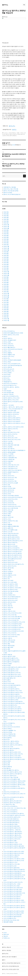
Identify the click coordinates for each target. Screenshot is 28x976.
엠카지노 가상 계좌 (7, 441)
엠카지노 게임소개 (6, 947)
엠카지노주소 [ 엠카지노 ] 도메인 (11, 743)
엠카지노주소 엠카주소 (8, 750)
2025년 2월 (5, 242)
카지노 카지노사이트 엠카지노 (10, 811)
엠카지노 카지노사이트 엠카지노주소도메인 (13, 631)
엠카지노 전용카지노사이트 (9, 575)
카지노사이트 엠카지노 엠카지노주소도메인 (13, 853)
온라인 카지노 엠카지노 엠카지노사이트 (12, 772)
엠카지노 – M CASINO (8, 405)
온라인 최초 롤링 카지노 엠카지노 (11, 770)
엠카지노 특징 (6, 643)
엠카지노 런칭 (6, 484)
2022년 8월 (5, 279)
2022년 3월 (5, 288)
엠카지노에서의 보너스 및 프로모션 (11, 726)
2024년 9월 (5, 251)
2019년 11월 (6, 320)
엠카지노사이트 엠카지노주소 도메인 (12, 707)
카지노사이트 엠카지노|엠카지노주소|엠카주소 (14, 869)
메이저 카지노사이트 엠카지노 (10, 383)
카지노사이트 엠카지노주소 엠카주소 (12, 896)
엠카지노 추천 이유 (7, 605)
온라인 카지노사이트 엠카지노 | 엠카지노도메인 (14, 781)
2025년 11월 (6, 226)
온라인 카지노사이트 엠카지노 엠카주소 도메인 (14, 784)
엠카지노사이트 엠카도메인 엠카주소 (12, 685)
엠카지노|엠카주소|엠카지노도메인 (11, 660)
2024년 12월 (6, 246)
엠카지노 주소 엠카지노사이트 (10, 589)
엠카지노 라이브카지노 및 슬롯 (10, 483)
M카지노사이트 (7, 376)
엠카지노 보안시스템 (8, 510)
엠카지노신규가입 (7, 725)
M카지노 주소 (6, 358)
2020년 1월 (5, 316)
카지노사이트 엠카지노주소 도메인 (11, 885)
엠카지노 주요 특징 (7, 593)
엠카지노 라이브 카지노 (8, 475)
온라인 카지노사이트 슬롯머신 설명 (11, 779)
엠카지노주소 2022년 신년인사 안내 (10, 969)
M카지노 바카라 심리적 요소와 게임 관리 (12, 349)
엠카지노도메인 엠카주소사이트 (10, 670)
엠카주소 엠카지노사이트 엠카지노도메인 (13, 401)
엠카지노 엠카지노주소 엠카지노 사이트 (12, 557)
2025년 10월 (6, 228)
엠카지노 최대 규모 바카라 (9, 602)
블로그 (3, 960)
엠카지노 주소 (6, 578)
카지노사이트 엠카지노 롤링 (9, 840)
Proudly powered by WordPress (12, 973)
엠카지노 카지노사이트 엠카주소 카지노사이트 (14, 622)
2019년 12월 (6, 318)
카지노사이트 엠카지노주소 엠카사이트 (12, 894)
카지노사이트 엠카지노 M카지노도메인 (12, 837)
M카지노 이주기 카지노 (8, 356)
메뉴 (24, 4)
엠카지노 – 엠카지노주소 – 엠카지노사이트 (13, 407)
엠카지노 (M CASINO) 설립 (9, 410)
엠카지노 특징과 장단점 (8, 645)
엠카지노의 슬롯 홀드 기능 (9, 730)
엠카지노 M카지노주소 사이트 (10, 437)
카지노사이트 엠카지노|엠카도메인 (11, 867)
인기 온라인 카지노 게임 (9, 804)
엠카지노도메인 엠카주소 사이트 (11, 669)
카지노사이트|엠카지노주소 (9, 918)
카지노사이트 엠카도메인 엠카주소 (11, 820)
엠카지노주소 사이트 (8, 746)
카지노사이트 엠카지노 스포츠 (10, 842)
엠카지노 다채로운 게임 (8, 459)
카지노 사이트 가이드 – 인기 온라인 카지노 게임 (14, 808)
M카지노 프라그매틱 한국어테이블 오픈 (12, 365)
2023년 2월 (5, 268)
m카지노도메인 (6, 374)
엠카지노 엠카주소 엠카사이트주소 (11, 537)
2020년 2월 (5, 315)
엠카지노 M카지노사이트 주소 (10, 434)
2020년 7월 (5, 306)
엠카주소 (14, 129)
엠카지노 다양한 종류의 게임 (10, 457)
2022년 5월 (5, 284)
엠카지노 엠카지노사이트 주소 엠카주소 (12, 553)
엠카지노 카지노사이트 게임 (9, 614)
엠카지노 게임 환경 (7, 446)
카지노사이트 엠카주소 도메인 (10, 824)
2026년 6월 (5, 213)
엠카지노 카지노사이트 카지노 (10, 636)
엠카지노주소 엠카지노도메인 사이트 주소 (13, 754)
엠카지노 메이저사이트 (8, 490)
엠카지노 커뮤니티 (7, 638)
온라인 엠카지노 (7, 768)
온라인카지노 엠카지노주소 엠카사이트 (12, 801)
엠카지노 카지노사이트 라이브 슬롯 (11, 618)
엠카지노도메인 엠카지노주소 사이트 (12, 674)
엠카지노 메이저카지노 (8, 492)
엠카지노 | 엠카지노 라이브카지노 (11, 414)
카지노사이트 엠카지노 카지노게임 (11, 864)
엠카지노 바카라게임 (8, 501)
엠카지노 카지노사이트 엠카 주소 (11, 620)
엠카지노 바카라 (7, 493)
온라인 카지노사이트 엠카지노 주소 (11, 786)
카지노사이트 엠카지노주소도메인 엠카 (12, 914)
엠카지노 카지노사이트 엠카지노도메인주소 (13, 627)
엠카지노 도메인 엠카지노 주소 (10, 466)
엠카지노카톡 (6, 763)
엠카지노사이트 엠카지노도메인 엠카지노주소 (14, 703)
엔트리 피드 (6, 934)
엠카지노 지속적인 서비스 (9, 595)
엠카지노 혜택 (6, 649)
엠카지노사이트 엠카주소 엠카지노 (11, 688)
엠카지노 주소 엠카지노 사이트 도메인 (12, 587)
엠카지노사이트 (7, 681)
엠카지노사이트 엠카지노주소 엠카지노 (12, 710)
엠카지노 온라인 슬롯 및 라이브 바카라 (12, 558)
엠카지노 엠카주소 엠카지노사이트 (11, 539)
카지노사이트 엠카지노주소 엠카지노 (12, 898)
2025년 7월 (5, 233)
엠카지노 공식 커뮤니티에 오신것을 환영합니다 (14, 450)
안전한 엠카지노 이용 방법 (9, 187)
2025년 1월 (5, 244)
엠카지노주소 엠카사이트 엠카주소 (11, 748)
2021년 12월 (6, 293)
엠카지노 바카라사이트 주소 (9, 504)
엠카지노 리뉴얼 (7, 486)
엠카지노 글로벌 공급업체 (9, 452)
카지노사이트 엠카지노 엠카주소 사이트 (12, 844)
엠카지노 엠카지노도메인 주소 (10, 542)
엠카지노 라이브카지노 (8, 479)
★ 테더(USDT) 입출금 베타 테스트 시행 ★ (13, 333)
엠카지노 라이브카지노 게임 (9, 481)
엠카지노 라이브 (7, 473)
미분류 (18, 132)
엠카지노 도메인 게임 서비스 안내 (11, 464)
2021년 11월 (6, 295)
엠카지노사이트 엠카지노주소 (10, 705)
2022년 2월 (5, 289)
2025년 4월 (5, 239)
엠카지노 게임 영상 (6, 950)
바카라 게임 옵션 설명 (8, 392)
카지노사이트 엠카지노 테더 (9, 866)
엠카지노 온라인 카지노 (8, 560)
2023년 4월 (5, 264)
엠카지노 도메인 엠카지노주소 (10, 468)
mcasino (6, 132)
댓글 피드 (5, 936)
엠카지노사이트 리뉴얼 (8, 683)
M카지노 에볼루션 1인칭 (9, 354)
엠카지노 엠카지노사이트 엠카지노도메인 (13, 549)
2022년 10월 (6, 275)
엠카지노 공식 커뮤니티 (8, 448)
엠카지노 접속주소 (7, 576)
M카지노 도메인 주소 (8, 343)
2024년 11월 (6, 248)
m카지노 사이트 (7, 351)
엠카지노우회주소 (7, 728)
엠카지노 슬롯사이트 (8, 528)
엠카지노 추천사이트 (8, 607)
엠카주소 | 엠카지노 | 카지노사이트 (11, 398)
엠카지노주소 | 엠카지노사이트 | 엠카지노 (13, 745)
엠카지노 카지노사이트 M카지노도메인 (12, 613)
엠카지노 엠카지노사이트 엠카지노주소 (12, 551)
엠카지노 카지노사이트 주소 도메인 (11, 634)
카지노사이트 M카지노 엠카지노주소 (12, 817)
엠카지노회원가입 (13, 135)
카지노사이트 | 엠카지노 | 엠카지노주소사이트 (14, 815)
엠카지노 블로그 (7, 515)
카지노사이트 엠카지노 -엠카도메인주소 (12, 831)
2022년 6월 (5, 282)
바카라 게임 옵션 (7, 390)
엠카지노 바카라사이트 (8, 502)
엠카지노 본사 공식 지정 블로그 (9, 956)
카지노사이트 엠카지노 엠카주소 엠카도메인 (13, 846)
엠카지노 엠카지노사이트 (9, 544)
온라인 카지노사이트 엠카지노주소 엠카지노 (13, 797)
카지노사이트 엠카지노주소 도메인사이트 (13, 887)
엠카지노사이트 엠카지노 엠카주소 (11, 694)
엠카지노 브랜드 (7, 513)
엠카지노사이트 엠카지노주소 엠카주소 (12, 708)
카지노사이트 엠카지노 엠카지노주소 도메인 (13, 851)
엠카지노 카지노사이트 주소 (9, 632)
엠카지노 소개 (6, 522)
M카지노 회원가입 (7, 367)
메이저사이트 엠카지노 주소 (9, 385)
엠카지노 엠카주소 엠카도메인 (10, 535)
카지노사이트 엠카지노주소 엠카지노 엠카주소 (14, 905)
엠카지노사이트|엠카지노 (9, 723)
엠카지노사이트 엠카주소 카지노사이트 (12, 690)
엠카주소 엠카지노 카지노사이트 (11, 399)
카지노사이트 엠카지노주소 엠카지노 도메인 (13, 900)
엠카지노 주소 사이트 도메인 (10, 582)
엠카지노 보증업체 (7, 511)
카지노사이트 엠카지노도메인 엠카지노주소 (13, 876)
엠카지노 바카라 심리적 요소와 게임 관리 (12, 497)
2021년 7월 (5, 302)
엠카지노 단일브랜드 (8, 461)
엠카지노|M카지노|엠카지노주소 (10, 658)
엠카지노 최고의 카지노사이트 (10, 600)
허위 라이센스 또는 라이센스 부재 (11, 920)
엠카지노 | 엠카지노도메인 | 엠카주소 (12, 417)
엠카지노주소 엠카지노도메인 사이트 (12, 752)
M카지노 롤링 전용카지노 (9, 347)
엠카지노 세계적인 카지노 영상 (10, 520)
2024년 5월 (5, 259)
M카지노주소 (6, 378)
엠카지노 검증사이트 (8, 443)
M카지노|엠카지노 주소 (8, 370)
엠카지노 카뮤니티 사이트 (9, 611)
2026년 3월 (5, 219)
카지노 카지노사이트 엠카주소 (10, 810)
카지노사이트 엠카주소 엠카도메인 (11, 826)
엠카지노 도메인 (7, 463)
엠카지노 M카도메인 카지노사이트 (11, 432)
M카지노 (22, 132)
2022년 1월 (5, 291)
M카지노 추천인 (7, 361)
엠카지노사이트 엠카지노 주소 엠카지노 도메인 (14, 698)
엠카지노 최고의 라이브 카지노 (10, 598)
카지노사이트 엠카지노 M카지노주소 (12, 838)
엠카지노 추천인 (7, 609)
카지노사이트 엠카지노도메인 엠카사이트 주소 (14, 871)
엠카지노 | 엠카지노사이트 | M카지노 (11, 419)
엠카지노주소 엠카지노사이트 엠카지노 (12, 757)
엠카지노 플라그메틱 (8, 647)
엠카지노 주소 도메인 (8, 580)
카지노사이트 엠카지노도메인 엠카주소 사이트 (14, 875)
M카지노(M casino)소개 (8, 369)
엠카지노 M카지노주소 (8, 436)
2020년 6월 (5, 307)
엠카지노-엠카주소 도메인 (9, 656)
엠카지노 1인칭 (6, 430)
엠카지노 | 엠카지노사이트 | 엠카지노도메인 (13, 427)
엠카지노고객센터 (16, 134)
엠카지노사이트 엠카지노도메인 (10, 699)
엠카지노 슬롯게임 (7, 524)
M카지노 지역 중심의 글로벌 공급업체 (12, 360)
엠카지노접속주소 (7, 737)
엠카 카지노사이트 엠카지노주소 (11, 396)
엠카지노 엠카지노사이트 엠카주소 (11, 548)
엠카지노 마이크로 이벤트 (9, 488)
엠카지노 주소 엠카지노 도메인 (10, 584)
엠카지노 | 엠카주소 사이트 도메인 (11, 412)
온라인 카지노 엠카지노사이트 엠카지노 (12, 773)
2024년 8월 (5, 253)
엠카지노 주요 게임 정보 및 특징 (10, 190)
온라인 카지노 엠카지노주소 (9, 775)
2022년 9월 (5, 277)
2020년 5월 (5, 309)
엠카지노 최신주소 (7, 604)
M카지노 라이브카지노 (8, 345)
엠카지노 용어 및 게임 (8, 567)
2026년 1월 (5, 223)
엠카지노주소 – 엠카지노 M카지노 (11, 741)
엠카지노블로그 (7, 679)
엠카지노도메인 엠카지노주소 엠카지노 (12, 676)
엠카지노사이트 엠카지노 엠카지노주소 (12, 696)
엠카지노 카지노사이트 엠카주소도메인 (12, 623)
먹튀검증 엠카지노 (7, 381)
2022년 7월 (5, 280)
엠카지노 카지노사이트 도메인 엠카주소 (12, 616)
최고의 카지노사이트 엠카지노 (10, 806)
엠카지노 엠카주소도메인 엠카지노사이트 (13, 540)
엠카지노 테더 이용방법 (8, 642)
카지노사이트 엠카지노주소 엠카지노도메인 (13, 913)
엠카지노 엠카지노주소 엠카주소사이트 (12, 555)
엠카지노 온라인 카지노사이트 (10, 562)
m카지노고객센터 (7, 372)
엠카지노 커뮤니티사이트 (9, 640)
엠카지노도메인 (7, 665)
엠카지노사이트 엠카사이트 (9, 687)
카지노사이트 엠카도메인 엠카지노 (11, 822)
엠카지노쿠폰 (6, 764)
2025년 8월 (5, 232)
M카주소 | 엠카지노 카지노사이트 (11, 334)
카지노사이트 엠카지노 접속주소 (11, 857)
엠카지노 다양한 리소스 (8, 455)
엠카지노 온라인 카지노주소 (9, 566)
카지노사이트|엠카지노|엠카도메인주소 (12, 916)
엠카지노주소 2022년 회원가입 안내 (10, 966)
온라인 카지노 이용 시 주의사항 (10, 189)
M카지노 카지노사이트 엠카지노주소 (12, 363)
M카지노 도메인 (7, 342)
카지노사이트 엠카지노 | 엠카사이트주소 (12, 833)
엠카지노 (5, 5)
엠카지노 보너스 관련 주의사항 (10, 508)
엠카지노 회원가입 (7, 654)
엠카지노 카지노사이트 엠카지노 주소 (12, 625)
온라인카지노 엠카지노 (8, 799)
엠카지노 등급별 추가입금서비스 (11, 472)
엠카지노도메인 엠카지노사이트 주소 (12, 672)
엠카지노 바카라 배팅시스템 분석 (11, 495)
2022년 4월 (5, 286)
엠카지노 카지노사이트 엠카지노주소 (12, 629)
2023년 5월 (5, 262)
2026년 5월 (5, 215)
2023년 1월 (5, 270)
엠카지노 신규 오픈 (7, 531)
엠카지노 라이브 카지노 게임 (10, 477)
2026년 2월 (5, 221)
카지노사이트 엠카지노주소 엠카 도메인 (12, 889)
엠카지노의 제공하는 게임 (9, 734)
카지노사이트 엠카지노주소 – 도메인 (11, 884)
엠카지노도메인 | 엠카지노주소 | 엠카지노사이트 (14, 667)
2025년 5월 (5, 237)
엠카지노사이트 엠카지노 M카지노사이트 (13, 692)
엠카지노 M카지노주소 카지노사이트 (12, 439)
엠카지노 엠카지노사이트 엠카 (10, 546)
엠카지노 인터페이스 (8, 571)
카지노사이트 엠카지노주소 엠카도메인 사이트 (14, 893)
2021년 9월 (5, 298)
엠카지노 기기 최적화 (8, 454)
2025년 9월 (5, 230)
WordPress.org (6, 938)
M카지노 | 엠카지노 (7, 338)
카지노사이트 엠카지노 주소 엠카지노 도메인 (13, 858)
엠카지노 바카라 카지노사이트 (10, 499)
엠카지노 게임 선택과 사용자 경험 (11, 445)
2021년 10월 (6, 297)
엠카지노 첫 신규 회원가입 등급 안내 (11, 194)
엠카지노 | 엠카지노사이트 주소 (10, 428)
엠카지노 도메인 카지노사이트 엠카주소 (12, 470)
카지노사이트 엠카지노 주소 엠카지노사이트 (13, 860)
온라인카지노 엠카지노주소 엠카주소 (12, 802)
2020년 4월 (5, 311)
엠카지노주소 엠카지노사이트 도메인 (12, 755)
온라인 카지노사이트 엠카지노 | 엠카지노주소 (13, 782)
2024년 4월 (5, 260)
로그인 (13, 144)
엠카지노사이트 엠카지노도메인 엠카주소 (13, 701)
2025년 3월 (5, 241)
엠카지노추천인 (6, 135)
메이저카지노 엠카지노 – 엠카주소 (11, 387)
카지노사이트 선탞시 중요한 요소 (11, 819)
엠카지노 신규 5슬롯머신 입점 (10, 529)
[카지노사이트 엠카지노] (9, 331)
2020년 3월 (5, 313)
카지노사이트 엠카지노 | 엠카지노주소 (12, 835)
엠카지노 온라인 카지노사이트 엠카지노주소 (13, 564)
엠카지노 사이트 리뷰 (8, 517)
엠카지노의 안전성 (7, 192)
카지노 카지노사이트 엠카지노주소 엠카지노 (13, 813)
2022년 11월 (6, 273)
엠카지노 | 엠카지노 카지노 (9, 416)
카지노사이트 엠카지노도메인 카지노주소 (13, 882)
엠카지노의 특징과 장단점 (9, 735)
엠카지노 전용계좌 (7, 573)
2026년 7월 (5, 212)
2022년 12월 (6, 271)
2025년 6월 (5, 235)
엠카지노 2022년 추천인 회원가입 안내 (11, 963)
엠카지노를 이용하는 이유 (9, 678)
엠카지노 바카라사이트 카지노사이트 (12, 506)
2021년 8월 (5, 300)
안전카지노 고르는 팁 (8, 394)
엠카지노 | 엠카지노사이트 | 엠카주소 (12, 421)
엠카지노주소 (12, 126)
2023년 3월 (5, 266)
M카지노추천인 (7, 380)
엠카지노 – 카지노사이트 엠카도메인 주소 (13, 408)
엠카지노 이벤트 (7, 569)
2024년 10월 (6, 250)
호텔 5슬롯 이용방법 (8, 922)
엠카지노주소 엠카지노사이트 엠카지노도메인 (14, 759)
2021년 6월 (5, 304)
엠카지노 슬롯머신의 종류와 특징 (11, 526)
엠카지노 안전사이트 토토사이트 (11, 533)
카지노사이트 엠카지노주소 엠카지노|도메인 (13, 911)
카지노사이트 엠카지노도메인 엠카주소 (12, 873)
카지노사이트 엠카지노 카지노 (10, 862)
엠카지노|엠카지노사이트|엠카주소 (11, 661)
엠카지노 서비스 (7, 519)
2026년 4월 (5, 217)
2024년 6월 (5, 257)
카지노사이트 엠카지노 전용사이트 (11, 855)
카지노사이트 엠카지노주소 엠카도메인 (12, 891)
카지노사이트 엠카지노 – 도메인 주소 (12, 829)
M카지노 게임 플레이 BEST (9, 340)
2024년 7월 (5, 255)
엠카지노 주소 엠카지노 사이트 (10, 586)
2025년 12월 (6, 224)
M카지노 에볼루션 (7, 352)
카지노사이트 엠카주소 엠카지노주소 (12, 828)
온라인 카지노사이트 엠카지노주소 (11, 791)
